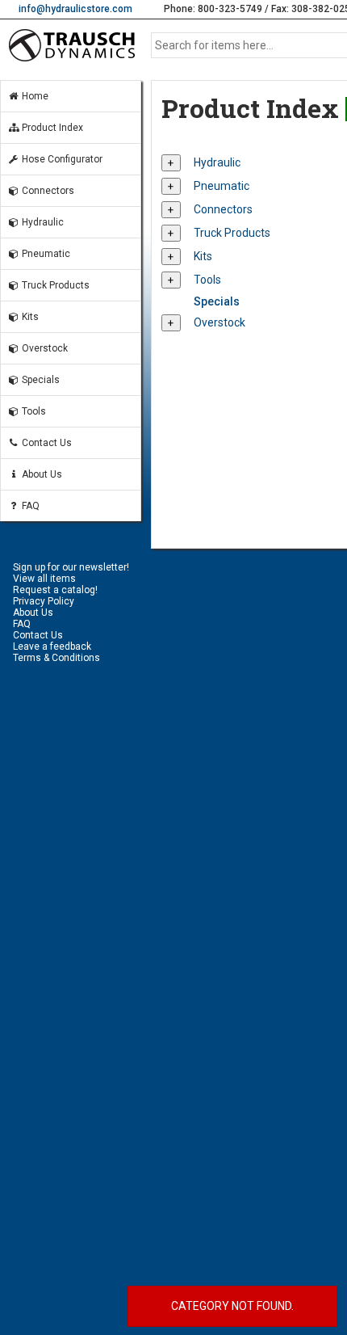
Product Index (51, 127)
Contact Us (45, 443)
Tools (32, 411)
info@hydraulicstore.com (75, 9)
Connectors (46, 190)
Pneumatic (44, 253)
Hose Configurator (60, 159)
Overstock (43, 348)
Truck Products (54, 285)
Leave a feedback (52, 646)
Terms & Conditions (56, 657)
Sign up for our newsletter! (71, 567)
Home (33, 96)
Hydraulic (41, 222)
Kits (29, 316)
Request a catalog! (55, 590)
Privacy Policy (43, 601)
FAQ (29, 506)
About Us (40, 474)
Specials (39, 379)
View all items (44, 578)
